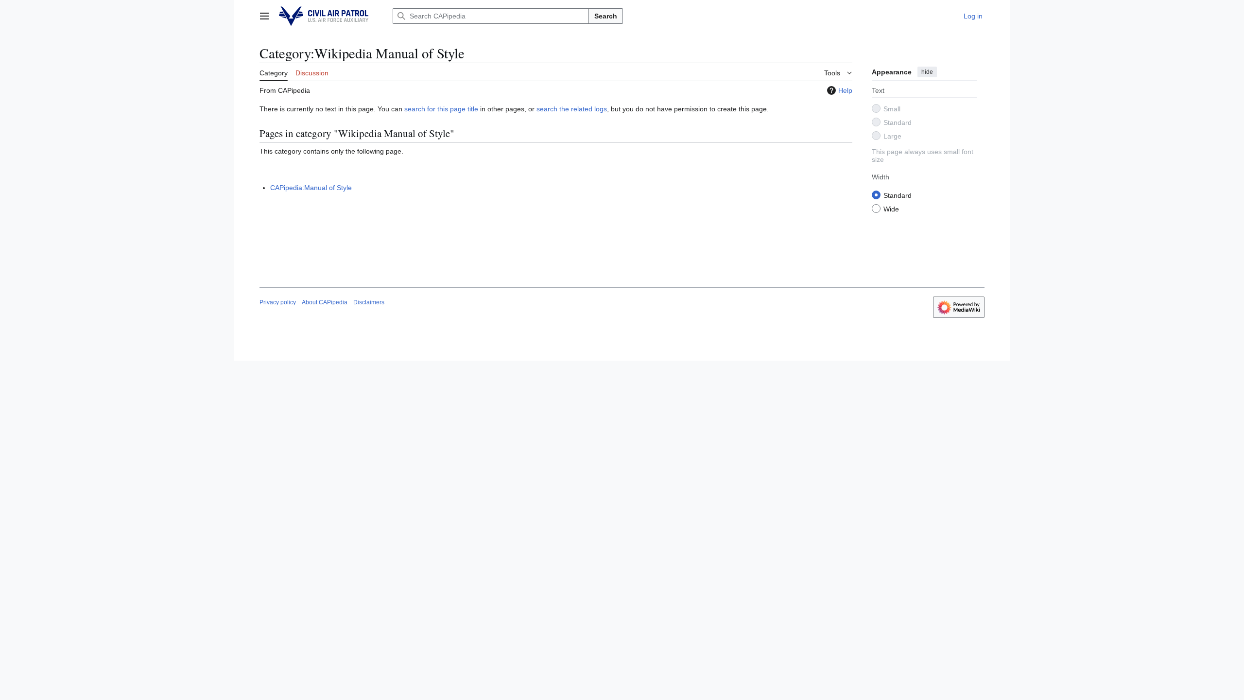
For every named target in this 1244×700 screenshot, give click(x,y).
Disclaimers (368, 302)
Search (605, 16)
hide (927, 72)
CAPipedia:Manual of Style (311, 188)
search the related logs (571, 109)
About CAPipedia (324, 302)
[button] (264, 16)
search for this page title (441, 109)
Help (845, 90)
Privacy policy (277, 302)
